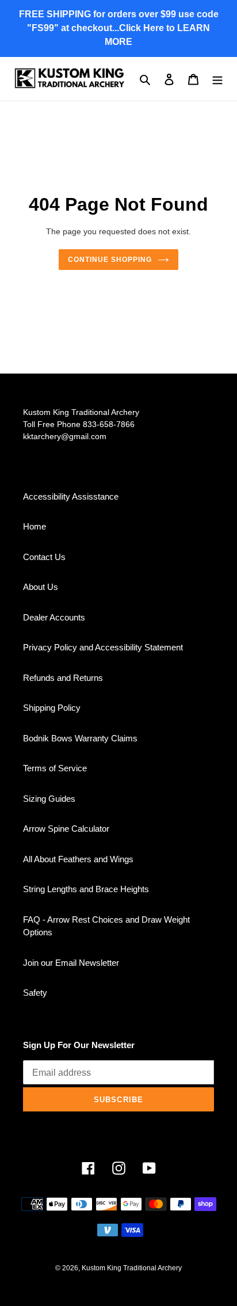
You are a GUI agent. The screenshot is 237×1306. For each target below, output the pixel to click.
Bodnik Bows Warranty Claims (80, 738)
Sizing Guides (49, 799)
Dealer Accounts (54, 617)
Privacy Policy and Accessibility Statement (103, 647)
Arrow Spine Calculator (66, 828)
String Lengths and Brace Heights (86, 889)
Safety (35, 992)
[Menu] (217, 79)
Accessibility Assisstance (70, 496)
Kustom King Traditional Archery (132, 1268)
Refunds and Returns (63, 678)
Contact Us (44, 557)
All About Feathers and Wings (78, 859)
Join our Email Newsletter (71, 963)
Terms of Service (55, 768)
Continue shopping (110, 260)
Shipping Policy (52, 708)
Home (34, 526)
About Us (40, 587)
